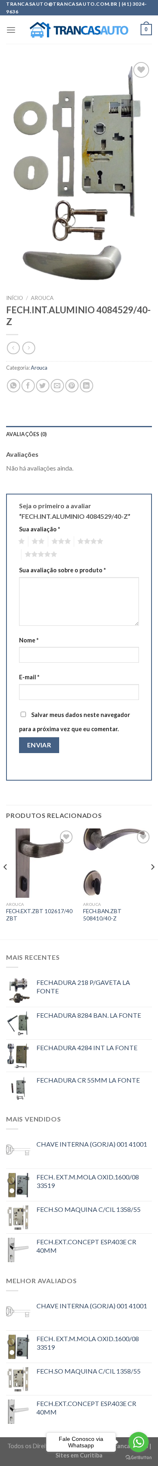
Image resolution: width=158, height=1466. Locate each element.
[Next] (152, 883)
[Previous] (6, 883)
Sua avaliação (39, 529)
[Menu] (11, 30)
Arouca (42, 298)
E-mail (29, 677)
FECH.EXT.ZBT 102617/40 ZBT (39, 915)
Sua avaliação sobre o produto (62, 570)
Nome (28, 640)
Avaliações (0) (26, 434)
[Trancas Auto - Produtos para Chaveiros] (79, 30)
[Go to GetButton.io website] (139, 1457)
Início (14, 298)
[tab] (79, 434)
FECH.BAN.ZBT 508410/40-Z (102, 915)
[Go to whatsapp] (138, 1442)
